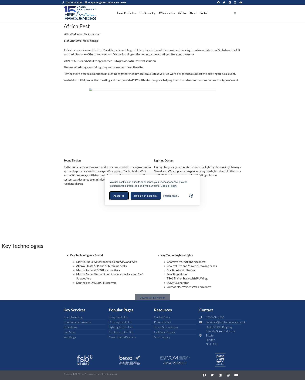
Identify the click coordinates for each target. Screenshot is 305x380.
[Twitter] (224, 2)
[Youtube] (240, 2)
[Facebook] (218, 2)
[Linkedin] (229, 2)
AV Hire (182, 12)
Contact (204, 12)
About (193, 12)
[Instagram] (235, 2)
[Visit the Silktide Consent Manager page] (191, 196)
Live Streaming (147, 12)
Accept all (119, 196)
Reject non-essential (145, 196)
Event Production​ (126, 12)
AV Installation (167, 12)
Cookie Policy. (169, 186)
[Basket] (235, 13)
